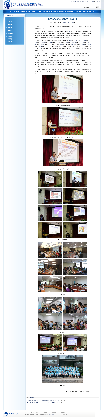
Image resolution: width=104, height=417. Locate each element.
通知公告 (10, 24)
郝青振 (84, 40)
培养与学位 (10, 33)
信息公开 (91, 11)
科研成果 (35, 11)
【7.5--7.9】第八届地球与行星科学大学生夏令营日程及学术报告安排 (41, 402)
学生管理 (10, 39)
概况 (9, 19)
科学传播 (85, 11)
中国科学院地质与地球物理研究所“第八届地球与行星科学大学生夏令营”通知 (43, 400)
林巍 (67, 42)
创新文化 (78, 11)
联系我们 (77, 1)
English (92, 1)
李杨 (57, 42)
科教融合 (10, 41)
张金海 (74, 42)
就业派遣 (10, 36)
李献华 (77, 40)
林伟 (51, 42)
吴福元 (69, 31)
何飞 (40, 46)
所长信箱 (82, 1)
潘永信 (70, 40)
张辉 (83, 44)
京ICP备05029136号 (53, 414)
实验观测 (41, 11)
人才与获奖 (10, 22)
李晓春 (73, 44)
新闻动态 (10, 27)
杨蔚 (89, 44)
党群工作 (72, 11)
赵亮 (36, 42)
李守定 (50, 44)
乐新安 (42, 44)
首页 (11, 11)
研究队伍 (28, 11)
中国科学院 (97, 1)
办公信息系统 (88, 1)
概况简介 (16, 11)
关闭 (73, 22)
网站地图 (73, 1)
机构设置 (22, 11)
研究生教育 (54, 11)
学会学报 (61, 11)
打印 (69, 22)
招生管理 (10, 30)
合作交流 (47, 11)
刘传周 (82, 42)
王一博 (43, 42)
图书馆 (67, 11)
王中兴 (61, 44)
